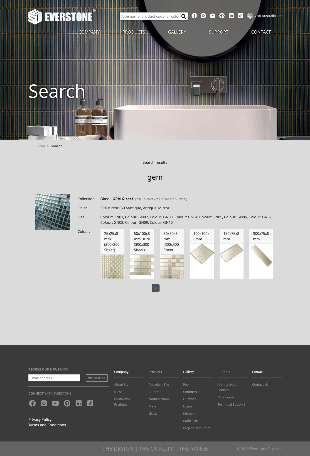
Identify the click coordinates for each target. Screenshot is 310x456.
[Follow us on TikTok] (240, 15)
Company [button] (89, 32)
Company (121, 372)
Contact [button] (261, 32)
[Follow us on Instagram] (203, 15)
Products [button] (133, 32)
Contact (258, 372)
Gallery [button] (177, 32)
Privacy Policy (40, 419)
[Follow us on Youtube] (212, 15)
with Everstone (49, 393)
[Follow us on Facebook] (194, 15)
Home (40, 146)
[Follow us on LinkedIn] (231, 15)
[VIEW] (52, 211)
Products (155, 372)
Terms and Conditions (47, 424)
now (48, 369)
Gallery (188, 372)
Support (224, 372)
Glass (105, 198)
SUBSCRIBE (96, 378)
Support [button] (219, 32)
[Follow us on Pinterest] (222, 15)
